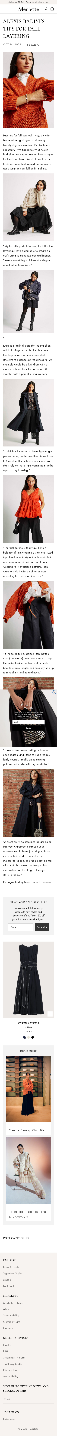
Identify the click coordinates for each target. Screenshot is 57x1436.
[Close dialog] (54, 692)
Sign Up (28, 728)
